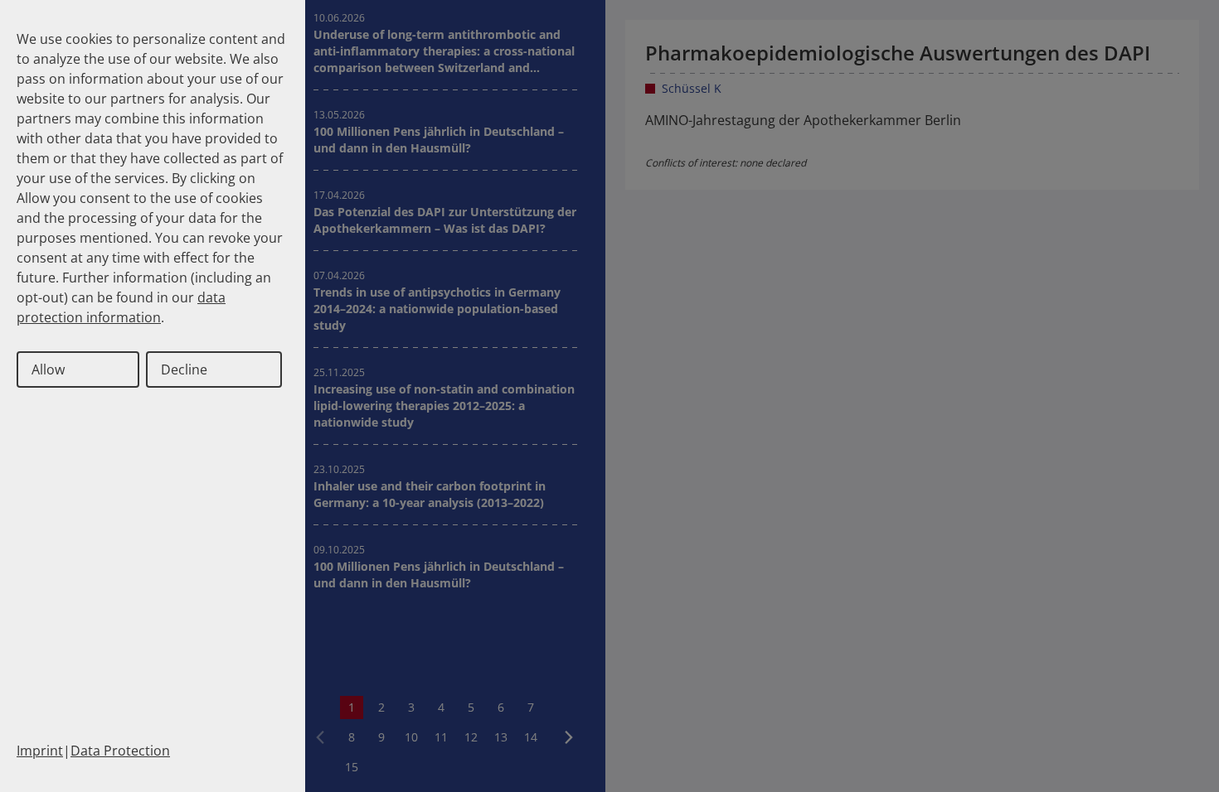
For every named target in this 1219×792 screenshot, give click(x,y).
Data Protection (120, 750)
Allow (48, 369)
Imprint (40, 750)
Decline (184, 369)
